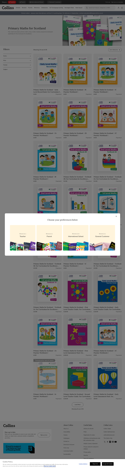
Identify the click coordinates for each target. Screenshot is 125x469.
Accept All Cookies (108, 464)
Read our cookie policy (49, 466)
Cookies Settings (83, 464)
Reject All (95, 464)
